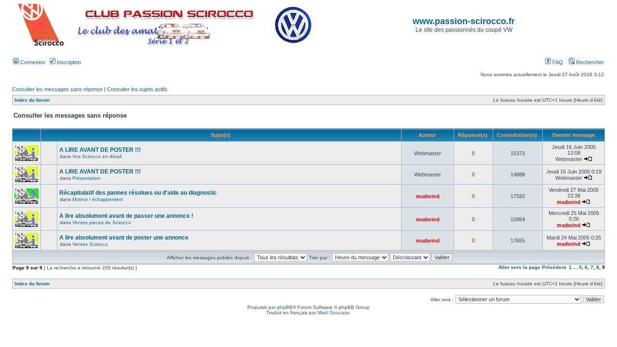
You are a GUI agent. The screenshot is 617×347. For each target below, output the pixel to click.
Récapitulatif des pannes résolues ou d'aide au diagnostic (138, 192)
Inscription (68, 62)
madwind (428, 196)
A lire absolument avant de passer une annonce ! (126, 216)
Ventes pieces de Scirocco (101, 222)
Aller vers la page (520, 267)
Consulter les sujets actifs (137, 89)
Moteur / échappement (97, 199)
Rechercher (589, 62)
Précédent (554, 267)
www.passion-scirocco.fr (464, 21)
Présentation (86, 178)
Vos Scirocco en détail (96, 156)
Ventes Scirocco (90, 244)
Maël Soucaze (333, 312)
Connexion (32, 62)
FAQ (557, 62)
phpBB (285, 307)
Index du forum (32, 100)
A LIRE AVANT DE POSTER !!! (100, 150)
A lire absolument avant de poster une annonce (123, 237)
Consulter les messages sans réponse (57, 89)
